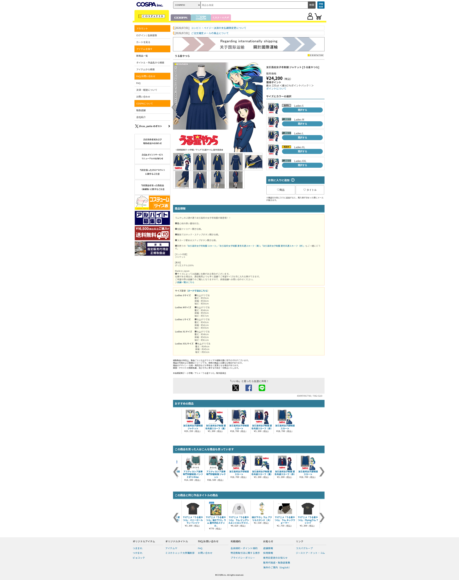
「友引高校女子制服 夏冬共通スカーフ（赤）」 (283, 245)
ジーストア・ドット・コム (310, 553)
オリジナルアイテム (144, 541)
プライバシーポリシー (243, 557)
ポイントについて (276, 88)
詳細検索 (321, 5)
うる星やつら (182, 56)
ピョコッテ (139, 557)
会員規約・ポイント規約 (244, 548)
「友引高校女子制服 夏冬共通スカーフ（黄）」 (240, 245)
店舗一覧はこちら (185, 282)
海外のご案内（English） (277, 567)
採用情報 (268, 553)
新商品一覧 (142, 55)
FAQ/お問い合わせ (208, 541)
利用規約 (236, 541)
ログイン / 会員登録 (146, 35)
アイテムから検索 (145, 69)
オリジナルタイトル (176, 541)
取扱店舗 (141, 110)
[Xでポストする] (235, 390)
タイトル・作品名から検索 (150, 62)
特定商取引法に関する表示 (245, 553)
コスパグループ (304, 548)
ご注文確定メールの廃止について (210, 33)
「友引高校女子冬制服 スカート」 (202, 245)
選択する (302, 110)
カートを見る (143, 42)
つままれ (138, 548)
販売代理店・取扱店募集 (276, 562)
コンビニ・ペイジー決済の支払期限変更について (218, 28)
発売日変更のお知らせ (275, 557)
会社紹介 (141, 117)
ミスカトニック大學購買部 (180, 553)
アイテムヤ (171, 548)
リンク (299, 541)
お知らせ (268, 541)
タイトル (312, 189)
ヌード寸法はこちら (197, 290)
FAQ (138, 83)
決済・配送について (146, 89)
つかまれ (138, 553)
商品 (282, 189)
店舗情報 (268, 548)
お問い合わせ (143, 96)
